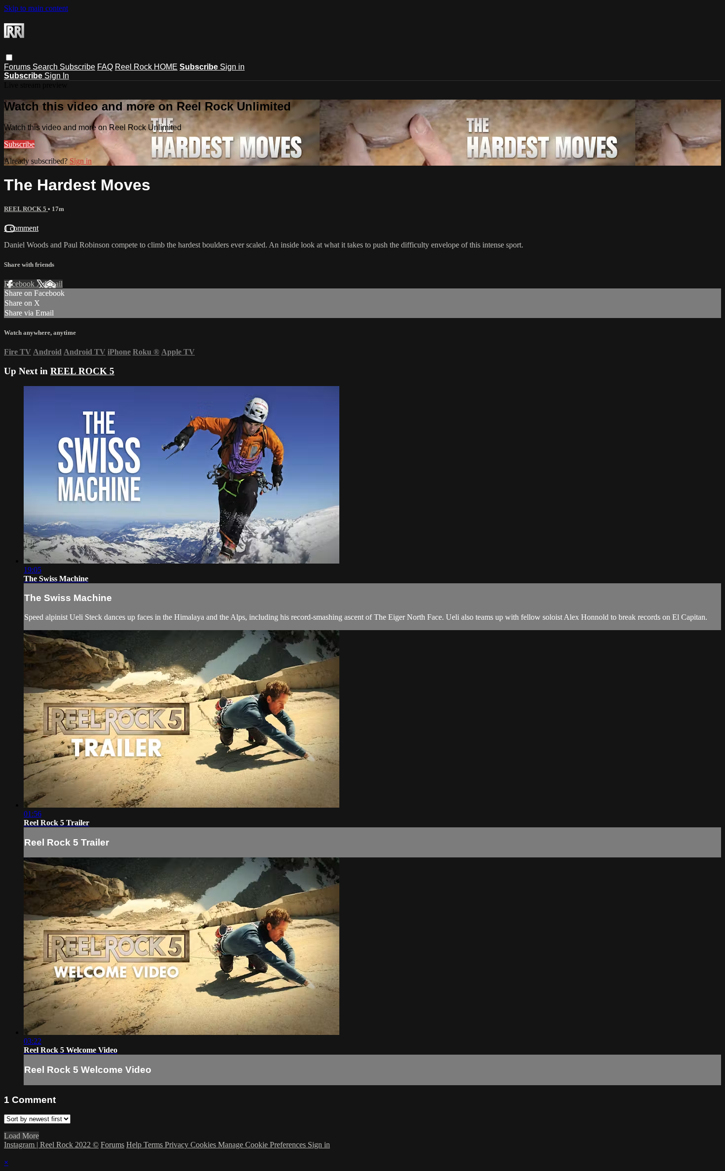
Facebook (20, 284)
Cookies (204, 1144)
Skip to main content (36, 8)
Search (46, 67)
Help (135, 1144)
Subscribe (77, 67)
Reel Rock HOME (146, 67)
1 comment (21, 228)
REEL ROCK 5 (26, 209)
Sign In (56, 75)
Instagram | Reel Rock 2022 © (51, 1144)
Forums (18, 67)
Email (53, 284)
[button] (9, 57)
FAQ (105, 67)
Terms (154, 1144)
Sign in (232, 67)
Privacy (177, 1144)
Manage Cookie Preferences (263, 1144)
